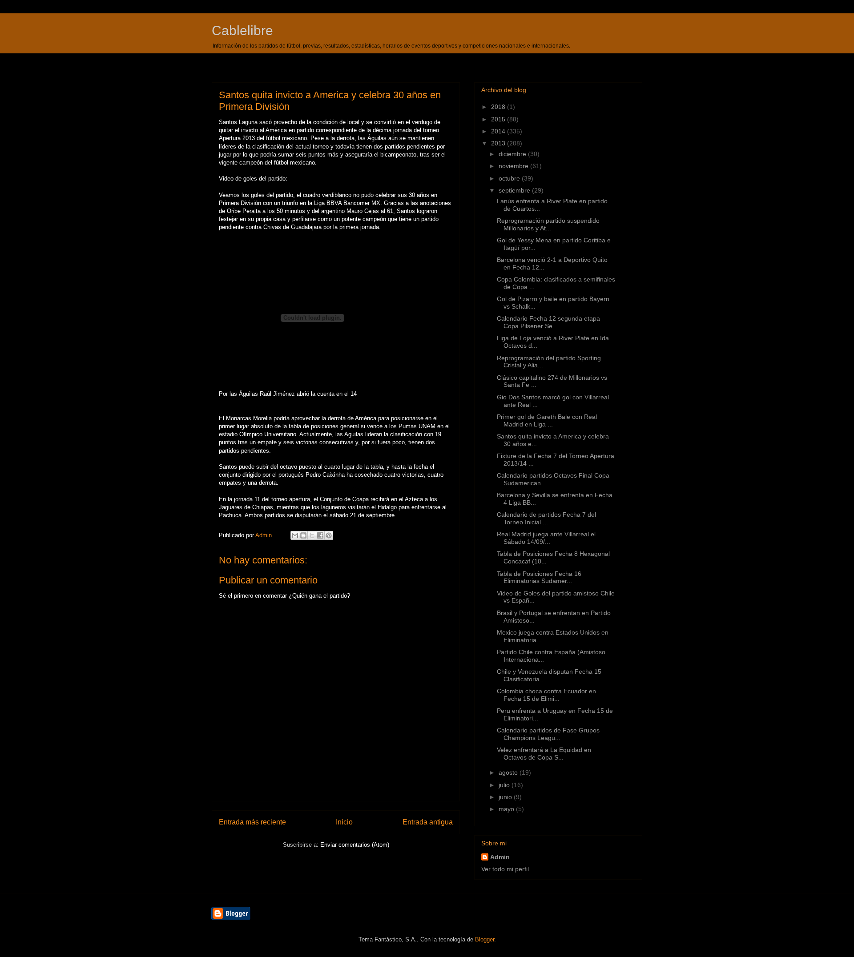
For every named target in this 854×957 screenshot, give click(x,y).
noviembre (514, 165)
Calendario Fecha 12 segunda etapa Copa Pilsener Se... (548, 322)
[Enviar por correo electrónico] (294, 535)
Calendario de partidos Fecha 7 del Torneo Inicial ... (546, 518)
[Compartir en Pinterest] (328, 535)
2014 (499, 131)
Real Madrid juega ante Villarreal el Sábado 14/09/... (546, 538)
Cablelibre (242, 30)
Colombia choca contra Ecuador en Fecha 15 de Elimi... (546, 695)
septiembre (515, 190)
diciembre (513, 153)
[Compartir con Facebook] (320, 535)
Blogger (484, 939)
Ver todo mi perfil (505, 869)
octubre (510, 178)
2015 (499, 119)
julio (505, 784)
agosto (509, 772)
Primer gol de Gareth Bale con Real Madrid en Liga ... (547, 420)
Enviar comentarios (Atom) (354, 844)
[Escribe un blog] (303, 535)
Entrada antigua (428, 822)
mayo (507, 808)
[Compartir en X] (311, 535)
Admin (500, 856)
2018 (499, 106)
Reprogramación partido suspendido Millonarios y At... (548, 224)
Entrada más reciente (252, 822)
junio (506, 796)
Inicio (344, 822)
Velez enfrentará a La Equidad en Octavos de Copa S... (544, 753)
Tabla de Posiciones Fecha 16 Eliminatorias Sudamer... (539, 577)
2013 (499, 143)
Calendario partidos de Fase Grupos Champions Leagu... (548, 734)
